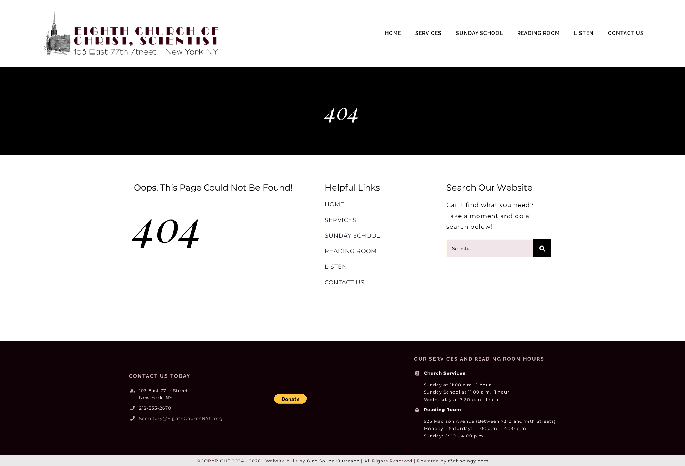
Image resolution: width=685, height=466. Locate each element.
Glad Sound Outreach (333, 461)
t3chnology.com (468, 461)
